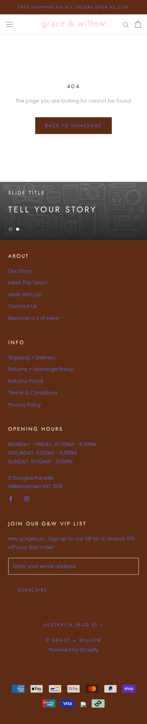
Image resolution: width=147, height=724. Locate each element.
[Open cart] (138, 24)
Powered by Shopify (73, 649)
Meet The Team (27, 282)
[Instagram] (26, 499)
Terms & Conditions (33, 392)
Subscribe (32, 590)
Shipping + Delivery (32, 357)
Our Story (19, 270)
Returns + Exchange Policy (40, 369)
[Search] (126, 24)
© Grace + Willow (73, 640)
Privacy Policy (24, 404)
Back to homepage (73, 125)
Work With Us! (24, 294)
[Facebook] (10, 499)
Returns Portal (25, 381)
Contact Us (22, 306)
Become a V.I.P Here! (33, 318)
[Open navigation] (9, 24)
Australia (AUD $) (70, 624)
